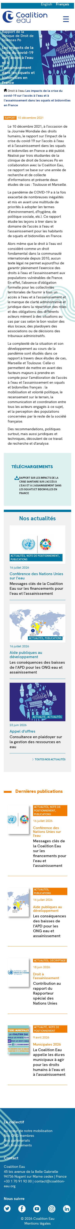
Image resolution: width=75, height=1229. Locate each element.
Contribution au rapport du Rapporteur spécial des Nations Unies (47, 993)
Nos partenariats (17, 1141)
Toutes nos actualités (50, 759)
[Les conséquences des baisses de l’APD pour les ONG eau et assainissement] (37, 641)
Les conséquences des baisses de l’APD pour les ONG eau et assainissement (37, 667)
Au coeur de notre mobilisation (28, 1131)
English (46, 4)
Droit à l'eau (16, 91)
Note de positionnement (43, 556)
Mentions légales (37, 1223)
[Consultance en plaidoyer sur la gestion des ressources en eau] (37, 720)
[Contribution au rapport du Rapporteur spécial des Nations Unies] (18, 986)
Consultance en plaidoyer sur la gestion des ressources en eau (36, 742)
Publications (19, 559)
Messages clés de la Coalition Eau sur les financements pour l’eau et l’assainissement (36, 588)
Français (62, 4)
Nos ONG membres (19, 1136)
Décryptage (58, 960)
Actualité (39, 717)
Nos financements (18, 1145)
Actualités (18, 556)
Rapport (10, 118)
